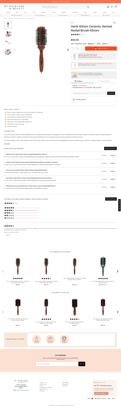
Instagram (65, 382)
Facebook (65, 384)
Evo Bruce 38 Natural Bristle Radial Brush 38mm (18, 319)
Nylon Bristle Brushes (30, 18)
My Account (43, 384)
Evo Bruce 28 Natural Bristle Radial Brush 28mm (103, 319)
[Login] (108, 7)
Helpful (112, 155)
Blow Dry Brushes (19, 18)
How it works (101, 393)
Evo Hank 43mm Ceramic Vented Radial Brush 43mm (46, 282)
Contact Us (43, 382)
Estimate (111, 93)
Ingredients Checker (46, 387)
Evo (72, 22)
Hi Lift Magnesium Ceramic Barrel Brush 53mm (103, 282)
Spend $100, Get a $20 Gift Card (60, 1)
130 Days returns (81, 99)
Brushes (11, 18)
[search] (88, 7)
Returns (42, 390)
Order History (44, 389)
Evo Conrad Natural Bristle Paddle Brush (74, 322)
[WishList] (112, 7)
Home (5, 18)
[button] (68, 49)
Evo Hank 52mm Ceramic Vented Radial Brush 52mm (18, 282)
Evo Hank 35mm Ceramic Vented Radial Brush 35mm (75, 279)
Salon (41, 385)
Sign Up (81, 364)
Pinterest (65, 385)
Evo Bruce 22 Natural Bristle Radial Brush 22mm (46, 322)
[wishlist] (115, 22)
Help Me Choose (119, 205)
